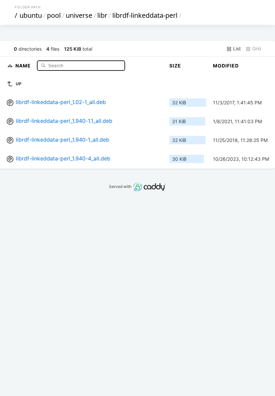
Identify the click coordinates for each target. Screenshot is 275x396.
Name (23, 65)
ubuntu (30, 15)
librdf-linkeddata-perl (144, 15)
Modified (226, 65)
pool (54, 15)
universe (79, 15)
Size (175, 65)
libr (102, 15)
